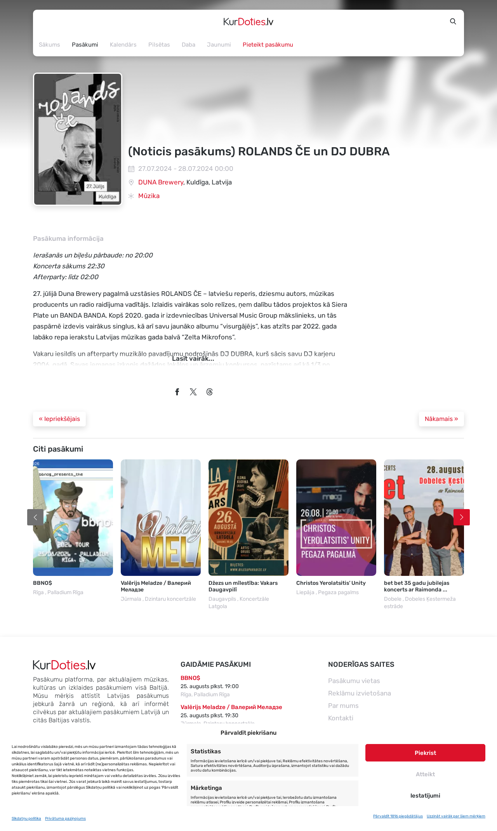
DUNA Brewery (160, 182)
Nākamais (441, 418)
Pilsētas (159, 44)
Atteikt (425, 774)
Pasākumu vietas (354, 681)
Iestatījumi (425, 795)
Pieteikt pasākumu (268, 44)
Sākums (49, 44)
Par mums (343, 705)
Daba (188, 44)
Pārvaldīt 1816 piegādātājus (398, 816)
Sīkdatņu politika (26, 818)
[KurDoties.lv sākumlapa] (248, 21)
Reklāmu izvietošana (359, 693)
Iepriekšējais (59, 418)
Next (462, 517)
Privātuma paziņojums (65, 818)
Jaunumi (219, 44)
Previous (35, 517)
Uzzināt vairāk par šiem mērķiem (456, 816)
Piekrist (425, 752)
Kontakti (340, 718)
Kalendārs (123, 44)
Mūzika (149, 196)
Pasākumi (85, 44)
